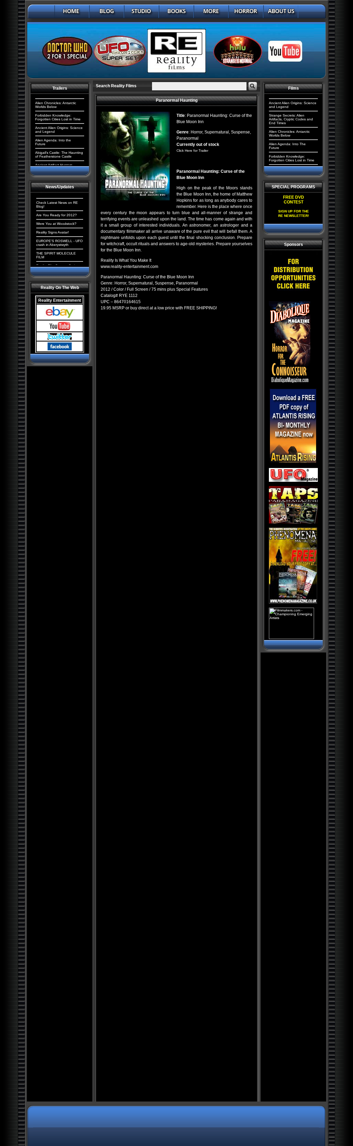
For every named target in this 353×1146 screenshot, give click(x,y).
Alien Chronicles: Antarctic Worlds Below (55, 105)
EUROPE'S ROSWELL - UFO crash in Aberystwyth (59, 243)
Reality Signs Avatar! (52, 232)
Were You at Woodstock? (56, 224)
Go (252, 86)
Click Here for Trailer (192, 150)
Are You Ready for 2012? (56, 215)
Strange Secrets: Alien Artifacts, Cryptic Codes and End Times (291, 119)
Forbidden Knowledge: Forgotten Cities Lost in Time (58, 117)
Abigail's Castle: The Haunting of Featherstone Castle (59, 154)
